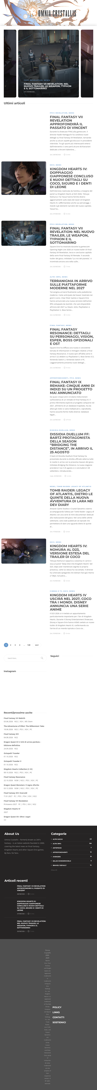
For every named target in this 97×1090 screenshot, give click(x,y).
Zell (25, 92)
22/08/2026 (57, 420)
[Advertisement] (71, 688)
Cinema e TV (56, 591)
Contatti (58, 1017)
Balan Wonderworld (72, 861)
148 (28, 645)
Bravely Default (72, 865)
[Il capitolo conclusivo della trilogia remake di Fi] (14, 682)
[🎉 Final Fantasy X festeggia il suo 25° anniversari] (36, 682)
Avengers (72, 857)
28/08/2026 (57, 155)
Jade (51, 476)
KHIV (52, 165)
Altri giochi (72, 839)
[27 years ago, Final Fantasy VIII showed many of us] (14, 695)
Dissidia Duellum (59, 430)
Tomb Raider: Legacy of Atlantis (74, 486)
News (47, 80)
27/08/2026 (57, 214)
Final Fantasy (57, 325)
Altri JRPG (55, 277)
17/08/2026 (56, 532)
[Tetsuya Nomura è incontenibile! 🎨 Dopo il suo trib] (36, 695)
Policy (57, 1007)
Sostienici (59, 1022)
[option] (48, 63)
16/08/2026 (56, 581)
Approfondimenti (59, 378)
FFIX (72, 378)
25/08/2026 (31, 92)
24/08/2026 (57, 315)
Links (56, 1012)
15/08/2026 (56, 633)
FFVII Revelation (33, 80)
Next (37, 645)
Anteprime (72, 848)
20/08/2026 (58, 476)
